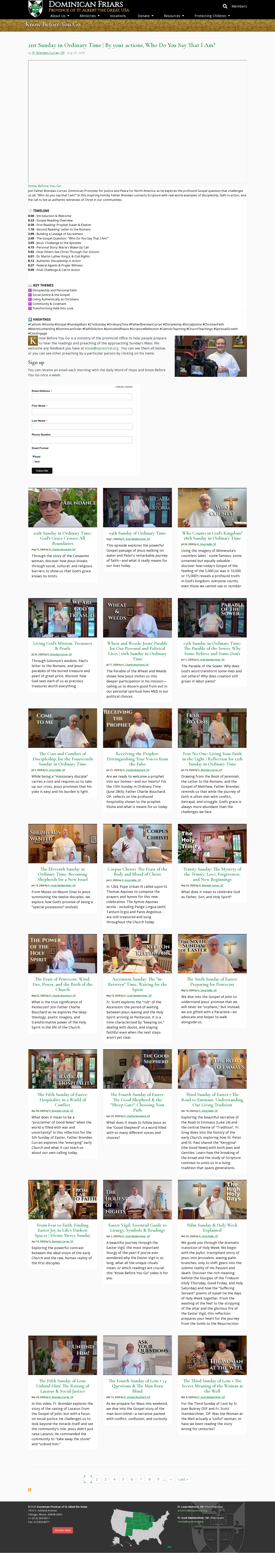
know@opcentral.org (102, 348)
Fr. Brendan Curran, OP (48, 53)
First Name (40, 406)
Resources (172, 15)
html (37, 456)
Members (239, 6)
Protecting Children (210, 15)
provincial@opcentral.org (192, 1510)
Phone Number (41, 434)
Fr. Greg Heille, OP (206, 544)
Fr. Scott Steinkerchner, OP (136, 539)
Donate (144, 15)
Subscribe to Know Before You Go (29, 1489)
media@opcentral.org (190, 1521)
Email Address (42, 391)
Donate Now (63, 1530)
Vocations (118, 15)
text (37, 461)
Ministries (88, 15)
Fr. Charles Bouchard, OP (62, 549)
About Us (57, 15)
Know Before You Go (44, 186)
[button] (211, 356)
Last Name (40, 421)
